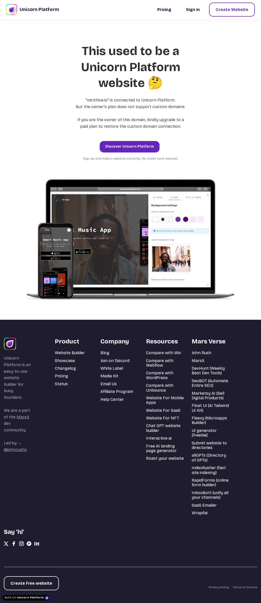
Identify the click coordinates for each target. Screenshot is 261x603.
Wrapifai (199, 512)
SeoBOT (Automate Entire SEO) (210, 383)
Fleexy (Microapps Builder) (209, 420)
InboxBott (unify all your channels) (210, 495)
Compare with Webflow (159, 363)
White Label (111, 368)
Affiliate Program (116, 391)
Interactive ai (159, 438)
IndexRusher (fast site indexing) (209, 470)
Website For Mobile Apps (165, 400)
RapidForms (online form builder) (210, 482)
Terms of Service (245, 587)
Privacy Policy (219, 587)
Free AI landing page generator (161, 448)
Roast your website (165, 458)
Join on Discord (114, 360)
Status (61, 383)
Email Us (108, 383)
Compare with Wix (163, 352)
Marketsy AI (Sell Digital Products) (208, 395)
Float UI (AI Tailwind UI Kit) (210, 408)
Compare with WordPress (159, 375)
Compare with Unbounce (159, 387)
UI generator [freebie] (204, 433)
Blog (104, 352)
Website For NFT (162, 418)
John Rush (201, 352)
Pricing (61, 376)
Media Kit (109, 376)
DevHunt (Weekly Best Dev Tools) (208, 370)
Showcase (65, 360)
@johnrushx (15, 449)
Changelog (65, 368)
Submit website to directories (209, 445)
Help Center (112, 399)
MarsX (23, 417)
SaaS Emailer (204, 505)
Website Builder (70, 352)
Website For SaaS (163, 410)
